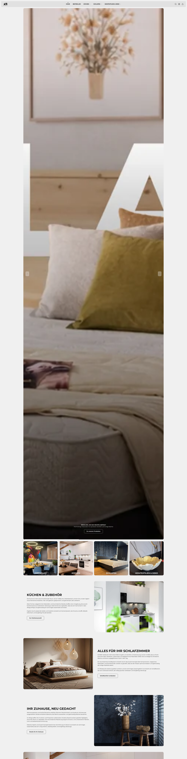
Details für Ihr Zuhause (36, 732)
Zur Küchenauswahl (35, 618)
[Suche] (175, 4)
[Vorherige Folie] (27, 273)
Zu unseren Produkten (93, 531)
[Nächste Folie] (159, 273)
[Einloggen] (179, 4)
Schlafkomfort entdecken (107, 675)
